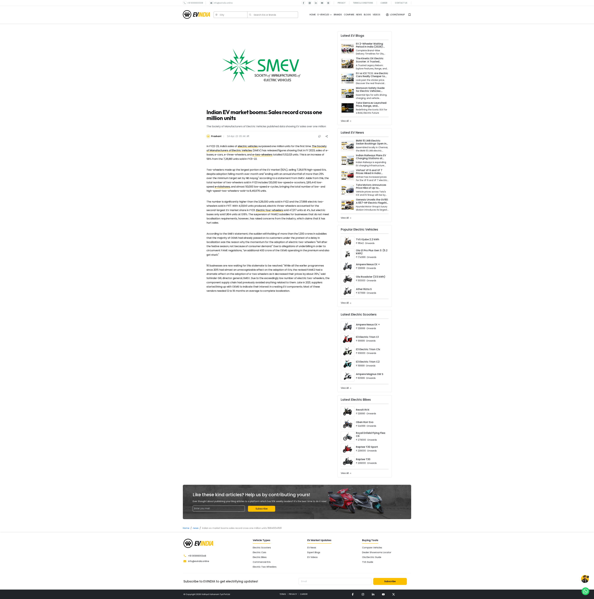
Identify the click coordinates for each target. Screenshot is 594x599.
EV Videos (312, 557)
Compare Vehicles (372, 547)
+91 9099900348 (195, 3)
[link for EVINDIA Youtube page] (321, 2)
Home (186, 528)
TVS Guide (367, 562)
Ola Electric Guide (371, 557)
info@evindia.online (223, 3)
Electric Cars (259, 552)
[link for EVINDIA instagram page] (363, 594)
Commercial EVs (262, 562)
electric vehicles (248, 146)
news (195, 528)
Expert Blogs (313, 552)
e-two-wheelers (262, 154)
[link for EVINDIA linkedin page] (315, 2)
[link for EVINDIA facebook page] (303, 2)
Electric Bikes (260, 557)
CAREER (304, 594)
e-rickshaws (222, 186)
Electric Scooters (262, 547)
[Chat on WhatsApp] (585, 591)
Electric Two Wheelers (264, 566)
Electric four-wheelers (269, 210)
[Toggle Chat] (585, 579)
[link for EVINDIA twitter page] (308, 2)
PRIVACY (293, 594)
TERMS (283, 594)
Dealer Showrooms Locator (376, 552)
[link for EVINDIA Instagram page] (327, 2)
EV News (311, 547)
